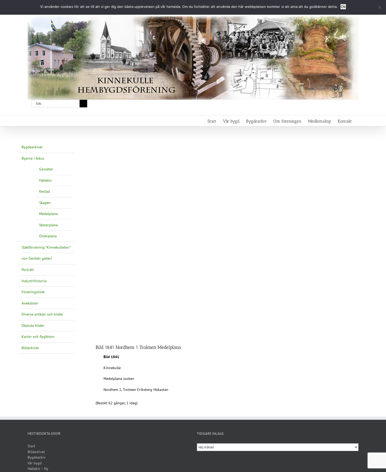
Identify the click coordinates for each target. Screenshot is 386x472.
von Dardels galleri (37, 258)
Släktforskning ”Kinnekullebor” (46, 247)
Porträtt (28, 269)
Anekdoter (30, 303)
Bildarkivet (30, 347)
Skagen (45, 202)
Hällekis (45, 180)
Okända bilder (33, 325)
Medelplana (48, 213)
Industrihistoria (34, 281)
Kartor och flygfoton (38, 336)
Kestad (44, 191)
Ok (343, 6)
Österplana (48, 236)
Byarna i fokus (33, 158)
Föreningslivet (33, 292)
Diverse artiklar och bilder (42, 314)
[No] (379, 7)
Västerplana (48, 225)
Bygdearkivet (32, 147)
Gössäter (46, 169)
